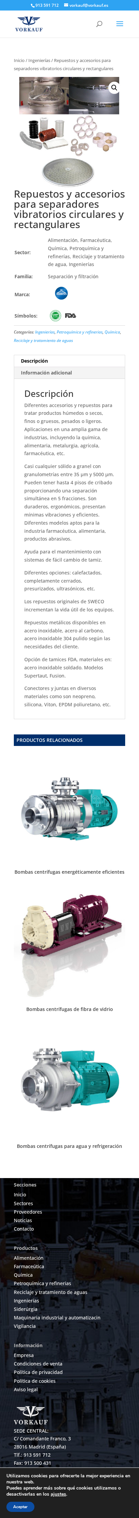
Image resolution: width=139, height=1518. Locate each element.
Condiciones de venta (38, 1363)
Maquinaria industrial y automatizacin (57, 1317)
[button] (114, 88)
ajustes (58, 1494)
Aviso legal (26, 1389)
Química (112, 332)
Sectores (23, 1203)
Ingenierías (39, 60)
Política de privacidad (38, 1372)
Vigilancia (25, 1326)
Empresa (24, 1355)
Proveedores (28, 1212)
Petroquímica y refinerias (80, 332)
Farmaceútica (29, 1266)
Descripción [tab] (34, 361)
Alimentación (29, 1258)
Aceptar (20, 1507)
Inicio (19, 60)
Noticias (23, 1220)
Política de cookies (35, 1381)
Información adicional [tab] (46, 372)
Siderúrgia (25, 1309)
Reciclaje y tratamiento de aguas (43, 340)
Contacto (24, 1229)
